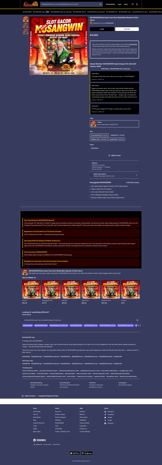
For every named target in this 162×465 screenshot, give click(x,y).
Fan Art (35, 414)
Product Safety (84, 423)
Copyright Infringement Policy (48, 396)
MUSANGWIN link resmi (140, 12)
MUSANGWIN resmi (125, 12)
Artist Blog (58, 429)
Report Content (30, 396)
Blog (34, 420)
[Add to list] (38, 282)
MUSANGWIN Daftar (79, 12)
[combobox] (71, 4)
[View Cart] (137, 4)
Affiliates (58, 420)
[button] (25, 19)
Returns (82, 414)
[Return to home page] (30, 4)
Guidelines (83, 420)
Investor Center (60, 414)
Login (35, 426)
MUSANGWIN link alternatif (96, 12)
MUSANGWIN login (41, 12)
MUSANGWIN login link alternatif (61, 12)
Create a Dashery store (62, 431)
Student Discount (38, 423)
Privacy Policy (47, 444)
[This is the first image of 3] (32, 45)
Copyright (83, 426)
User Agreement (37, 444)
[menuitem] (27, 12)
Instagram (111, 411)
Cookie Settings (85, 431)
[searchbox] (81, 320)
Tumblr (110, 420)
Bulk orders (36, 431)
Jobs (56, 426)
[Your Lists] (133, 4)
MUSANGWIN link (111, 12)
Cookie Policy (56, 444)
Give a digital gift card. (108, 169)
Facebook (111, 414)
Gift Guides (36, 411)
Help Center (83, 417)
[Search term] (100, 4)
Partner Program (60, 417)
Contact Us (83, 429)
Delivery (82, 411)
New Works (36, 417)
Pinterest (110, 423)
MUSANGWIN (27, 12)
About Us (58, 411)
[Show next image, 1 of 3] (85, 45)
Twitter (110, 417)
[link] (27, 325)
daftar (35, 429)
